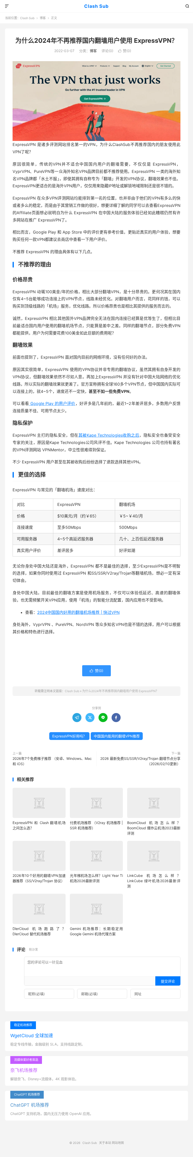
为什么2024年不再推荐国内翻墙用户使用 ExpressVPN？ (96, 40)
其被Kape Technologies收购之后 (108, 435)
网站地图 (118, 1143)
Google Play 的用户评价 (52, 403)
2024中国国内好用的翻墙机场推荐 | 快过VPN (78, 612)
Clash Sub (96, 6)
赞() (124, 51)
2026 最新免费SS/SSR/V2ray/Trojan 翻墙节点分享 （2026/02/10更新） (140, 761)
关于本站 (105, 1143)
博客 (43, 18)
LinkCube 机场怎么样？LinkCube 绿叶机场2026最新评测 (153, 880)
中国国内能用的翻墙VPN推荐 (117, 736)
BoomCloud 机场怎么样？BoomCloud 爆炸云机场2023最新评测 (153, 827)
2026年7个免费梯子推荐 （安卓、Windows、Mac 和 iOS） (52, 761)
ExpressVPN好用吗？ (69, 736)
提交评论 (168, 981)
